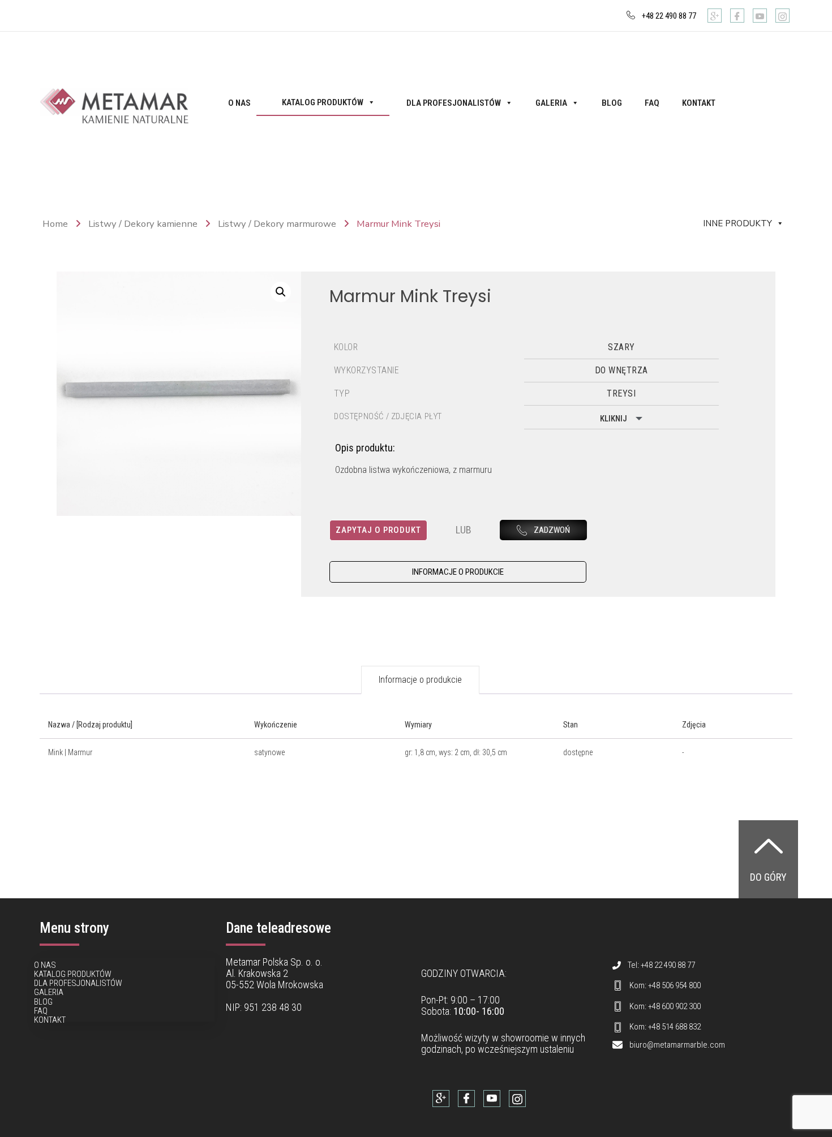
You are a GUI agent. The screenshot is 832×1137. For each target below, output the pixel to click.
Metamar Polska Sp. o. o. (274, 962)
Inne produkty (737, 223)
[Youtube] (760, 15)
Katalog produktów (322, 102)
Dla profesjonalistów (453, 103)
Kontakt (698, 103)
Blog (612, 103)
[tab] (420, 680)
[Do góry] (768, 846)
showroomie (525, 1038)
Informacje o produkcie (420, 679)
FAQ (652, 103)
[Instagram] (782, 15)
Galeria (551, 103)
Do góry (768, 877)
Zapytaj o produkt (378, 530)
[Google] (714, 15)
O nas (239, 103)
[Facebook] (737, 15)
